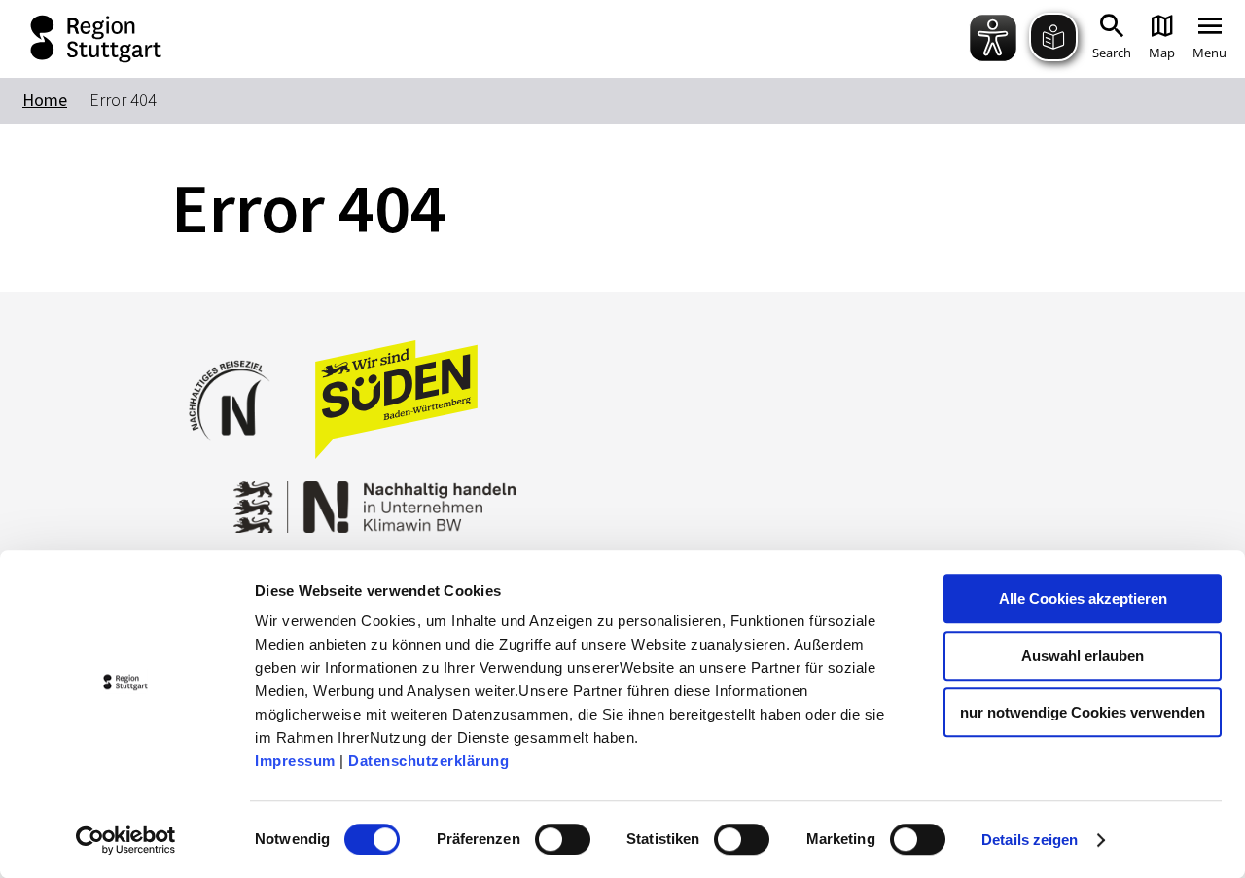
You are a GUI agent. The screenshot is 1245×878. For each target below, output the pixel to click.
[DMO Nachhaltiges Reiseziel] (239, 453)
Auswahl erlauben (1082, 656)
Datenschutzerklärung (428, 761)
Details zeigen (1029, 839)
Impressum (295, 761)
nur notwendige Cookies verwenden (1082, 712)
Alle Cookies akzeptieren (1083, 598)
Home (44, 99)
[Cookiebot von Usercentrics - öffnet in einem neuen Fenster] (126, 840)
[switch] (562, 839)
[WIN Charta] (428, 497)
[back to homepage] (78, 39)
